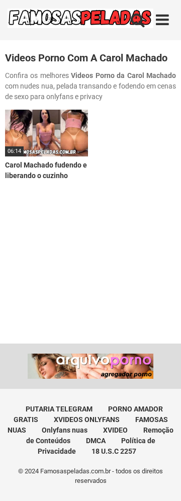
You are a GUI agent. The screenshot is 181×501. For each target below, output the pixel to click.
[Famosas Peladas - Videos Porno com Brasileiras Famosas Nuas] (80, 20)
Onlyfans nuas (64, 430)
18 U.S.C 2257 (114, 451)
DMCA (96, 441)
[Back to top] (162, 480)
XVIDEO (115, 430)
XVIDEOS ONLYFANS (87, 419)
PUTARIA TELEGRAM (59, 409)
